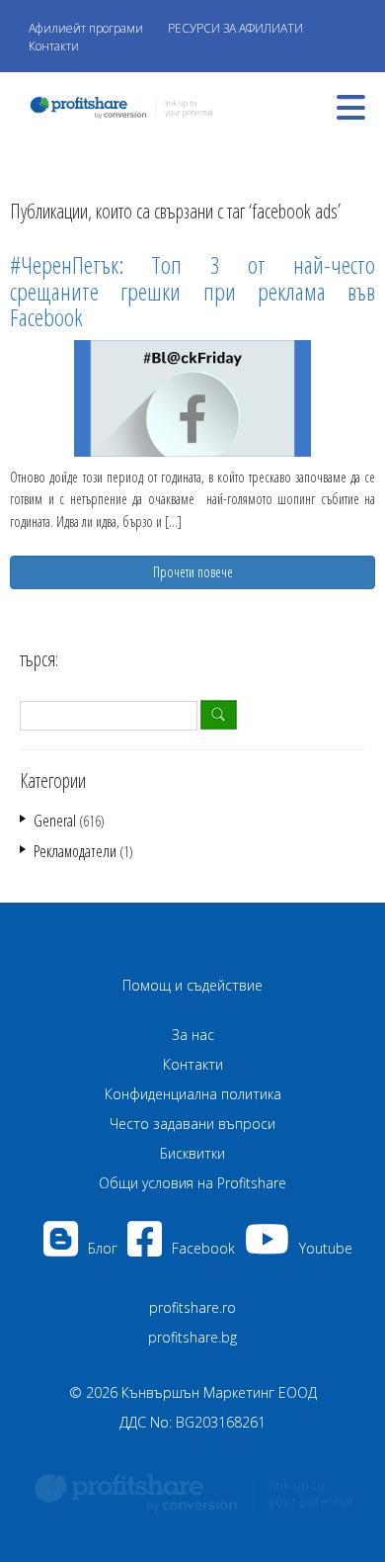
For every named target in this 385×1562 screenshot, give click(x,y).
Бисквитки (192, 1153)
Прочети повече (193, 572)
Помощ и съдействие (192, 985)
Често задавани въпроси (192, 1123)
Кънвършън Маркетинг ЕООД (219, 1392)
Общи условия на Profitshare (192, 1182)
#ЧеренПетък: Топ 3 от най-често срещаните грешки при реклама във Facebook (192, 290)
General (55, 820)
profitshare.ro (192, 1307)
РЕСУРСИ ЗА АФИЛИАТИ (235, 28)
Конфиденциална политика (193, 1094)
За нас (193, 1034)
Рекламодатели (75, 851)
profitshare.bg (192, 1337)
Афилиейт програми (86, 28)
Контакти (54, 46)
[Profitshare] (116, 105)
